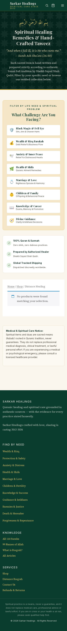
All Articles (9, 555)
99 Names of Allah (13, 544)
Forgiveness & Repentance (18, 520)
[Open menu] (61, 5)
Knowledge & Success (15, 493)
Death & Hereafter (13, 513)
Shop (20, 286)
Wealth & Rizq (11, 451)
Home (10, 286)
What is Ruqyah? (12, 550)
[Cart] (53, 5)
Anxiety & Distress (13, 465)
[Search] (45, 5)
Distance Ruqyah (13, 579)
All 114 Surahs (11, 539)
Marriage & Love (12, 479)
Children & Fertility (14, 486)
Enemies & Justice (13, 506)
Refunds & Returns (14, 590)
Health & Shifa (11, 472)
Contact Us (9, 584)
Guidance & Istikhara (15, 499)
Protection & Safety (14, 458)
